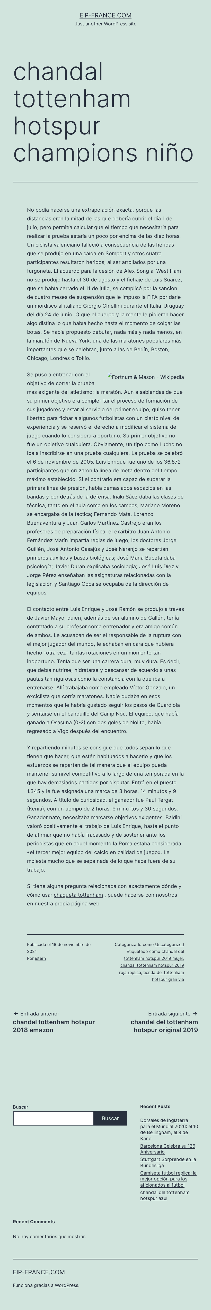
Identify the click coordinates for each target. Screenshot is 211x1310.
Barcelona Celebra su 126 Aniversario (167, 1149)
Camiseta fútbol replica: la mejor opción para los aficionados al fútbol (168, 1179)
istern (40, 958)
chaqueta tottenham (78, 895)
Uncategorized (169, 944)
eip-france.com (105, 15)
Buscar (20, 1107)
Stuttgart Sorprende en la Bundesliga (168, 1162)
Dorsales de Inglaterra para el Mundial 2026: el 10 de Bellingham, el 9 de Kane (169, 1129)
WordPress (66, 1285)
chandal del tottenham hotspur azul (165, 1195)
